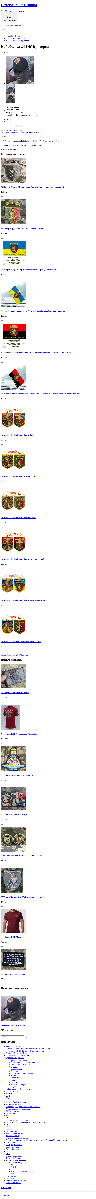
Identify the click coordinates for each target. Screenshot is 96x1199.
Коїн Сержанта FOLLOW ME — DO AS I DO (21, 856)
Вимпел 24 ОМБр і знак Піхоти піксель (18, 518)
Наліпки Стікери (18, 1084)
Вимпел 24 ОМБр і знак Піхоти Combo (18, 435)
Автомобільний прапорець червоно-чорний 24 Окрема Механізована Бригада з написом (40, 394)
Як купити (10, 11)
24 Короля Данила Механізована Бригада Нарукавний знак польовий (32, 187)
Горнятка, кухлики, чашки (22, 1073)
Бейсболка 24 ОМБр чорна (17, 40)
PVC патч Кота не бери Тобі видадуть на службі (22, 897)
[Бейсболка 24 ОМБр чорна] (20, 83)
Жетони (14, 1075)
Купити (18, 126)
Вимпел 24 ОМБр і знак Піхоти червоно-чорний (22, 559)
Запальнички (16, 1078)
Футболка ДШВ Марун (11, 937)
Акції (3, 11)
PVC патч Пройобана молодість (15, 814)
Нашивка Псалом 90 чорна (13, 974)
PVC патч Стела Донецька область (17, 775)
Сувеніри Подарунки (15, 36)
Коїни (13, 1080)
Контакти (20, 11)
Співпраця (5, 1195)
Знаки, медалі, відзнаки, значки (24, 1062)
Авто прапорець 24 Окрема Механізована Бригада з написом (28, 270)
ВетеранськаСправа (19, 5)
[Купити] (2, 196)
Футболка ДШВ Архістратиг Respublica (19, 734)
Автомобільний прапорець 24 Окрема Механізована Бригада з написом (33, 311)
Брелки (14, 1067)
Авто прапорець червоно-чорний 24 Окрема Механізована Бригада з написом (36, 352)
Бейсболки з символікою (16, 38)
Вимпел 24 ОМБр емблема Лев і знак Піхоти (21, 642)
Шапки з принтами (19, 1060)
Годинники (16, 1071)
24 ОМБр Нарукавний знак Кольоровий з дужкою (23, 228)
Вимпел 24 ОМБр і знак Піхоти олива (18, 476)
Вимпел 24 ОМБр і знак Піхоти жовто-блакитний (23, 600)
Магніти (14, 1082)
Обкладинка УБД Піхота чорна (15, 693)
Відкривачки (16, 1069)
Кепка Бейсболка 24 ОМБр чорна (15, 655)
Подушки (15, 1087)
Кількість (5, 126)
